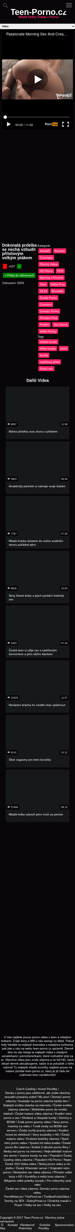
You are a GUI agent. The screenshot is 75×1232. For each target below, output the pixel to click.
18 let (43, 291)
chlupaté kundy (46, 1117)
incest (9, 1134)
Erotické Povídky (44, 1226)
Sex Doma (61, 324)
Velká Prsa (58, 284)
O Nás (2, 1226)
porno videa (55, 1164)
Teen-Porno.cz (38, 14)
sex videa (21, 1188)
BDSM (11, 1122)
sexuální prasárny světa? (21, 1097)
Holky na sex (33, 1205)
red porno (18, 1151)
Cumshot (46, 304)
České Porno (48, 297)
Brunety (60, 251)
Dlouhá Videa (49, 264)
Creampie (46, 257)
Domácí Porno (49, 311)
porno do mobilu (56, 1109)
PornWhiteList (13, 1196)
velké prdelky (25, 1180)
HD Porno (46, 271)
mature (29, 1113)
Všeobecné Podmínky (27, 1226)
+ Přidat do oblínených (19, 275)
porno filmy (61, 1147)
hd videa (45, 1143)
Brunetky (57, 291)
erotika (19, 1105)
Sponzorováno (64, 1225)
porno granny (34, 1122)
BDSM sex (60, 1126)
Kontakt (13, 1225)
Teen (43, 284)
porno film (11, 1147)
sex (30, 1172)
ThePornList (33, 1196)
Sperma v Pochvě (51, 277)
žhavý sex (46, 368)
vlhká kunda (48, 348)
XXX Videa (21, 1164)
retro (66, 1168)
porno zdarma (44, 1101)
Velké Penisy (48, 331)
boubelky (46, 1134)
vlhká (63, 348)
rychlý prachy (37, 1130)
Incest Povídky (47, 1089)
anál (68, 1180)
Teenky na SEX (14, 1200)
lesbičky (43, 1138)
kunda (44, 355)
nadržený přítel (50, 362)
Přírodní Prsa (48, 318)
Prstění (44, 324)
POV (60, 271)
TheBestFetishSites (56, 1196)
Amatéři (45, 251)
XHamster (31, 1168)
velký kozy (47, 1176)
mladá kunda (48, 341)
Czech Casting (25, 1089)
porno (66, 1097)
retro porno (11, 1143)
